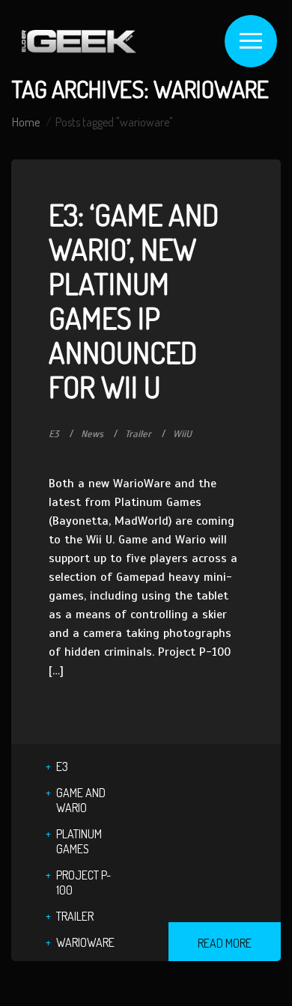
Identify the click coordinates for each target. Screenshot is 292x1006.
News (92, 434)
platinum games (79, 841)
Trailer (138, 434)
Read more (225, 943)
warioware (85, 942)
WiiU (182, 434)
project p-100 (83, 882)
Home (26, 122)
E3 (54, 434)
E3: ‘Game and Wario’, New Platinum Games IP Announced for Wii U (134, 300)
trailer (75, 916)
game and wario (81, 800)
